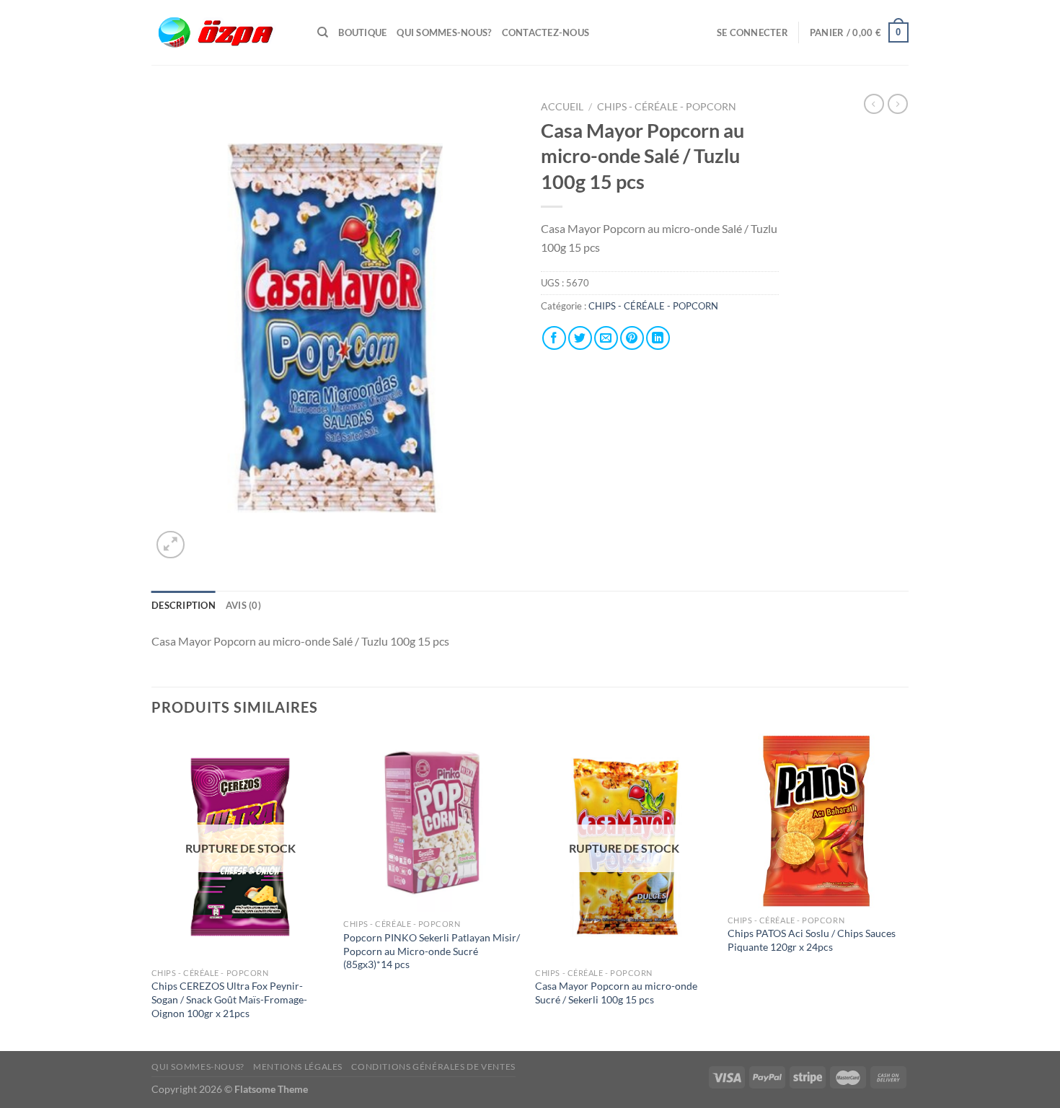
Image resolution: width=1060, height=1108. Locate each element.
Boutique (362, 32)
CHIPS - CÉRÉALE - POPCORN (667, 107)
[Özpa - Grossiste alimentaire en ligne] (223, 32)
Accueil (562, 107)
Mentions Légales (298, 1066)
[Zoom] (170, 545)
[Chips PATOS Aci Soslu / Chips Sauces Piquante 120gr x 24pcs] (817, 820)
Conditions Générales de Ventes (433, 1066)
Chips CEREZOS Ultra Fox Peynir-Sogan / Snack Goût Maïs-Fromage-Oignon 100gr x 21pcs (229, 999)
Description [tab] (183, 605)
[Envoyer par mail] (606, 338)
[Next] (904, 891)
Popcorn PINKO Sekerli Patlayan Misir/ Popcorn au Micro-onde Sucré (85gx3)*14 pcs (431, 950)
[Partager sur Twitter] (580, 338)
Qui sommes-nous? (444, 32)
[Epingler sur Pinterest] (632, 338)
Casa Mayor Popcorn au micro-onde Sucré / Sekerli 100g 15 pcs (616, 993)
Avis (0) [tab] (243, 605)
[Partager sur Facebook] (554, 338)
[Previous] (152, 891)
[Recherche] (322, 32)
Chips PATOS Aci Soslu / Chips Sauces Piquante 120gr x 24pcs (812, 940)
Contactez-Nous (546, 32)
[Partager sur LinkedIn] (658, 338)
